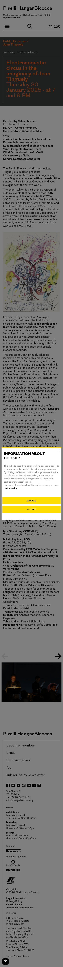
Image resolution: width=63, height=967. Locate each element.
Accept (31, 509)
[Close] (58, 451)
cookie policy (10, 488)
